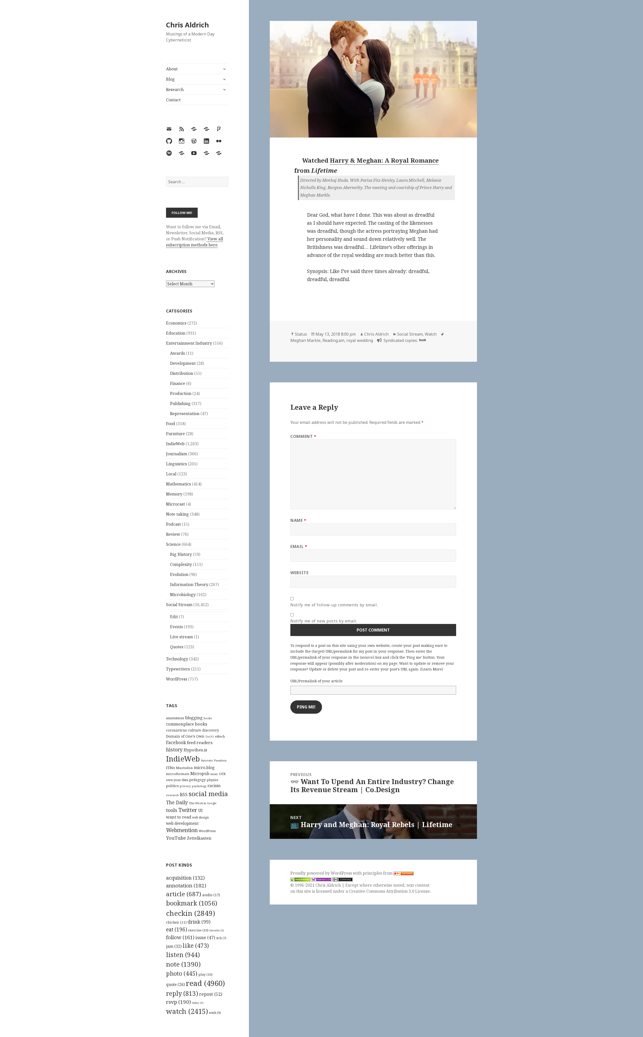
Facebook (176, 742)
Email (298, 546)
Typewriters (178, 669)
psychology (199, 786)
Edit (174, 616)
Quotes (176, 647)
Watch (431, 334)
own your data (177, 780)
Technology (177, 659)
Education (175, 333)
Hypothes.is (195, 750)
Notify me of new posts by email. (323, 621)
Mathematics (178, 484)
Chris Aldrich (187, 24)
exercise (198, 930)
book (422, 339)
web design (200, 817)
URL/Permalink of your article (316, 681)
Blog (170, 79)
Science (173, 544)
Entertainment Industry (189, 343)
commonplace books (186, 724)
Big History (181, 554)
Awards (177, 353)
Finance (177, 383)
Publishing (180, 403)
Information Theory (189, 584)
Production (180, 393)
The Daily (177, 802)
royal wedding (359, 340)
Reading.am (333, 340)
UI (200, 810)
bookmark (191, 903)
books (208, 718)
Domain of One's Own (185, 736)
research (172, 795)
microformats (177, 774)
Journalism (176, 454)
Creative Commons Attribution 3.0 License (389, 891)
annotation (186, 885)
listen (183, 954)
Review (173, 534)
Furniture (175, 433)
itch (221, 938)
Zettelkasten (199, 838)
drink (199, 922)
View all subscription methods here (194, 242)
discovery (210, 730)
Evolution (179, 574)
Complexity (181, 564)
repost (210, 994)
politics (172, 785)
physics (212, 780)
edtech (220, 736)
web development (182, 823)
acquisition (185, 877)
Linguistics (176, 464)
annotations (175, 718)
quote (175, 984)
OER (222, 774)
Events (176, 626)
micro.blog (204, 767)
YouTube (176, 838)
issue (205, 937)
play (205, 974)
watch (187, 1011)
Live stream (181, 637)
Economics (176, 323)
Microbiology (183, 594)
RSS (184, 794)
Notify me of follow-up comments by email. (334, 605)
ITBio (170, 767)
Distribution (181, 373)
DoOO (209, 736)
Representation (184, 413)
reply (182, 993)
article (183, 894)
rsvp (178, 1001)
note (183, 964)
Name (298, 520)
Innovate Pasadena (214, 760)
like (196, 945)
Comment (303, 436)
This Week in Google (203, 803)
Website (299, 572)
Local (171, 474)
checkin (190, 913)
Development (183, 363)
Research (175, 89)
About (172, 69)
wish (215, 1012)
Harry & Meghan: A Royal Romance (384, 160)
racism (214, 785)
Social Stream (179, 604)
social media (208, 793)
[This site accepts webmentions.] (321, 879)
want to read (178, 817)
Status (301, 334)
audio (211, 894)
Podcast (173, 524)
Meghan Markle (305, 340)
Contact (173, 100)
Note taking (177, 514)
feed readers (199, 742)
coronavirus (176, 730)
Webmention (182, 830)
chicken (176, 922)
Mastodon (184, 767)
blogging (194, 717)
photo (181, 973)
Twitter (187, 810)
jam (174, 946)
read (205, 983)
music (214, 774)
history (174, 749)
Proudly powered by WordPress (321, 873)
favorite (216, 930)
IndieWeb (175, 443)
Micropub (199, 773)
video (197, 1003)
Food (170, 423)
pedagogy (197, 779)
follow (180, 937)
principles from (378, 873)
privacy (185, 786)
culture (194, 730)
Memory (174, 494)
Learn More (431, 669)
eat (176, 929)
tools (171, 810)
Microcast (175, 504)
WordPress (176, 679)
